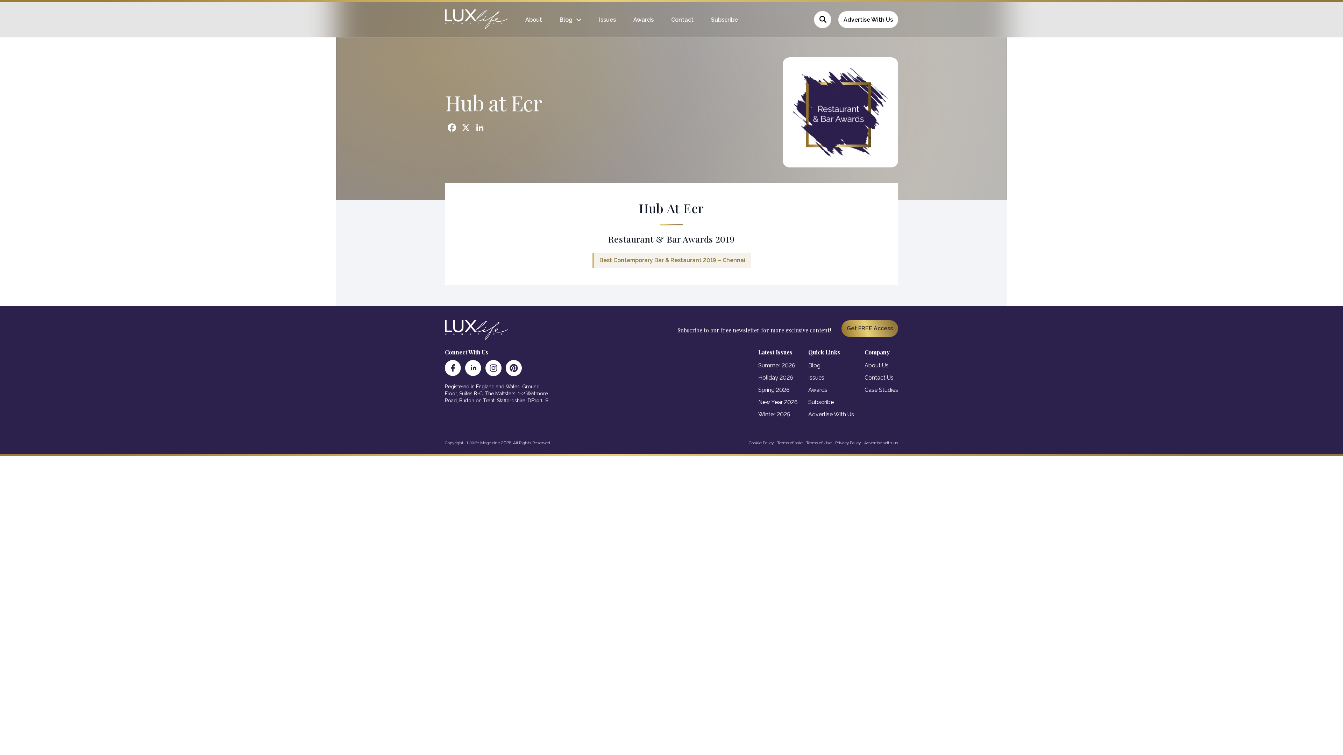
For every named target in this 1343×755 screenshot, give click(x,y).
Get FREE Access (870, 328)
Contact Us (879, 377)
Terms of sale (790, 442)
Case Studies (881, 390)
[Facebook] (453, 368)
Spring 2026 (774, 390)
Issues (607, 19)
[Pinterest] (514, 368)
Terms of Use (819, 442)
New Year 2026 (778, 402)
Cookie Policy (761, 442)
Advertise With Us (868, 19)
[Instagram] (493, 368)
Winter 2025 (774, 414)
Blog (566, 19)
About (533, 19)
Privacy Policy (848, 442)
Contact (682, 19)
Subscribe (724, 19)
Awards (643, 19)
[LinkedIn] (473, 368)
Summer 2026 (776, 365)
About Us (877, 365)
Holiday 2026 (775, 377)
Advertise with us (881, 442)
